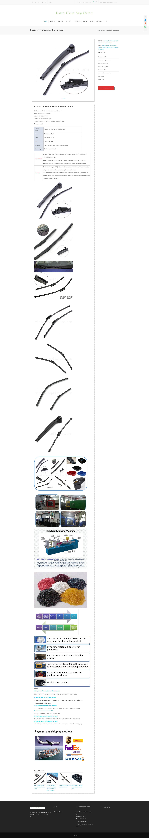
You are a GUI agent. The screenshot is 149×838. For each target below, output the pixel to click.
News (91, 21)
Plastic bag (101, 76)
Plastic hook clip (102, 57)
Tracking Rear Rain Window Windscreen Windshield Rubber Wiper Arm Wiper (51, 788)
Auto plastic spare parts (112, 30)
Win (96, 1)
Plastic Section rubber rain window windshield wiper (39, 787)
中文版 (50, 2)
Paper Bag (101, 79)
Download (77, 21)
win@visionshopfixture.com (110, 2)
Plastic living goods (103, 66)
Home (45, 21)
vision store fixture (58, 812)
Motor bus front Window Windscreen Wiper (65, 786)
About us (52, 21)
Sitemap (74, 835)
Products (60, 21)
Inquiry (85, 21)
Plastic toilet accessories (104, 73)
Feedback (68, 21)
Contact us (99, 21)
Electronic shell (102, 69)
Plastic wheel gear (103, 63)
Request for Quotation (106, 88)
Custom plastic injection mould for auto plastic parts (76, 787)
